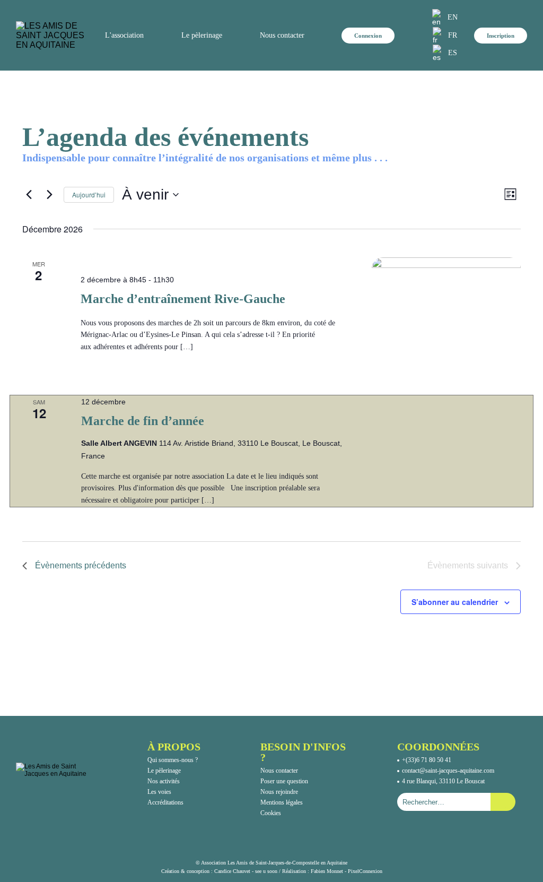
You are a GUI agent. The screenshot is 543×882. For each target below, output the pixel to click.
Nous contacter (282, 35)
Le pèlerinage (164, 770)
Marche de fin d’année (142, 421)
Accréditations (165, 802)
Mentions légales (281, 802)
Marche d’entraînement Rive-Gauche (183, 299)
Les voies (159, 791)
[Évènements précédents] (28, 194)
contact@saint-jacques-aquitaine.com (448, 770)
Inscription (500, 35)
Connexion (368, 35)
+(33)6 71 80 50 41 (426, 760)
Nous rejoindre (279, 791)
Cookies (270, 813)
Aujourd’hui (89, 194)
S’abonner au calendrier (454, 601)
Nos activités (163, 781)
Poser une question (284, 781)
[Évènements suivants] (49, 194)
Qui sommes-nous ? (172, 760)
